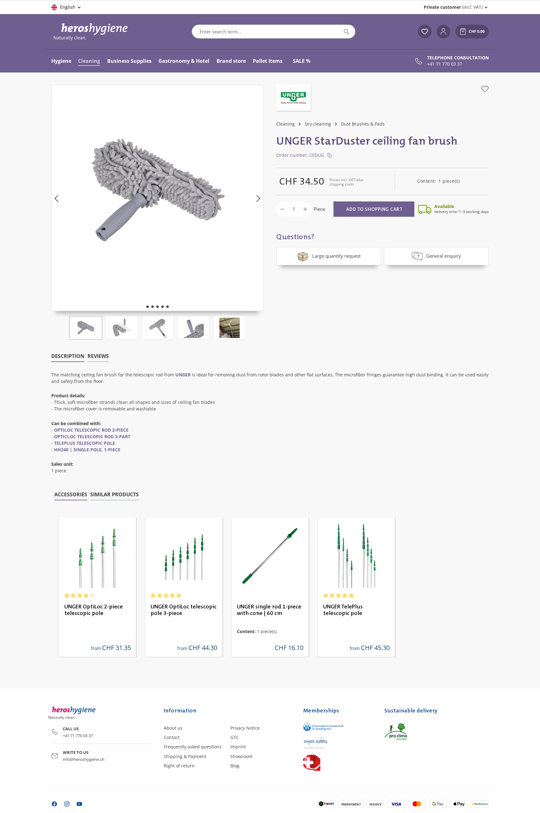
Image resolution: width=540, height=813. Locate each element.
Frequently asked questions (193, 747)
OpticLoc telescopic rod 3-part (92, 436)
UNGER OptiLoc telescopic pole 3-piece (184, 610)
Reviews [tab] (98, 356)
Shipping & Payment (185, 756)
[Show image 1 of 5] (147, 306)
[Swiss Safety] (337, 742)
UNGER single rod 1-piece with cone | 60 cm (269, 610)
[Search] (346, 31)
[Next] (258, 198)
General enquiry (443, 256)
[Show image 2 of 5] (152, 306)
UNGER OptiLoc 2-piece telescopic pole (93, 610)
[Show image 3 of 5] (157, 306)
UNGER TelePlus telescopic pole (343, 610)
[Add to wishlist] (485, 89)
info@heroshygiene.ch (83, 759)
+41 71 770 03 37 (444, 64)
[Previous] (56, 198)
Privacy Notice (245, 728)
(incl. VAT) (453, 7)
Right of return (179, 766)
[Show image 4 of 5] (162, 306)
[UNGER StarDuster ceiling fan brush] (157, 191)
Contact (172, 737)
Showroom (241, 756)
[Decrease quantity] (282, 209)
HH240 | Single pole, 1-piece (87, 450)
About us (173, 728)
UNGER (183, 375)
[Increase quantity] (305, 209)
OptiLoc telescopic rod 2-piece (91, 430)
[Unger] (293, 98)
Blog (234, 766)
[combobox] (265, 31)
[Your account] (443, 31)
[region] (157, 212)
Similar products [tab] (114, 494)
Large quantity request (336, 256)
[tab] (67, 356)
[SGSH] (337, 727)
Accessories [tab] (70, 494)
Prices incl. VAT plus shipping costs (346, 182)
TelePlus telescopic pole (84, 443)
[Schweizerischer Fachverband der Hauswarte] (337, 762)
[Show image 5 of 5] (167, 306)
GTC (234, 737)
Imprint (238, 747)
